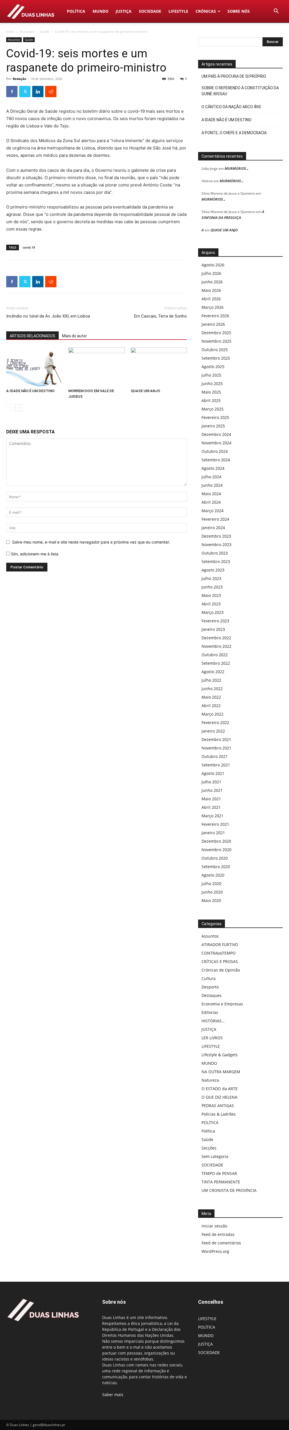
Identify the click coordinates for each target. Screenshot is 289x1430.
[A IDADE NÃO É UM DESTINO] (34, 366)
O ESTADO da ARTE (220, 1088)
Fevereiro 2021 (215, 824)
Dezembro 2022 (216, 637)
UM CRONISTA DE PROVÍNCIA (229, 1190)
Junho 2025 (212, 383)
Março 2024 (213, 510)
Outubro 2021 (215, 756)
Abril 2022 (211, 705)
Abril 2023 (211, 604)
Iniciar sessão (214, 1226)
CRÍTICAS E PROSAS (220, 961)
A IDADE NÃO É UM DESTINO (30, 391)
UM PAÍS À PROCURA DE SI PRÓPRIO (234, 76)
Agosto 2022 (213, 671)
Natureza (210, 1080)
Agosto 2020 (213, 875)
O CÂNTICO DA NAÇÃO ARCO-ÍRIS (231, 107)
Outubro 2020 (215, 858)
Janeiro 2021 (213, 832)
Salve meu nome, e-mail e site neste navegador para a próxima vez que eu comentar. (91, 542)
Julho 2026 (211, 273)
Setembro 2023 (216, 561)
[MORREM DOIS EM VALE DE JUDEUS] (96, 366)
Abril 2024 (211, 502)
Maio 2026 (211, 290)
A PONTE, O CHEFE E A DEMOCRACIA (234, 133)
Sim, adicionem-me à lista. (34, 553)
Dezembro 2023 (216, 536)
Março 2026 (213, 307)
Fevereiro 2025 (215, 417)
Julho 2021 (211, 781)
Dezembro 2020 (216, 841)
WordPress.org (215, 1251)
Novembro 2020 (216, 849)
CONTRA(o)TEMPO (219, 953)
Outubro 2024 (215, 451)
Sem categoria (215, 1156)
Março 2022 (213, 714)
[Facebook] (11, 91)
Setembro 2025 (216, 358)
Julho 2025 (211, 375)
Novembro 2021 (216, 748)
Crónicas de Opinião (221, 970)
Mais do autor (74, 336)
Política (208, 1131)
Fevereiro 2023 (215, 620)
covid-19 (29, 247)
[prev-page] (9, 407)
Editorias (210, 1012)
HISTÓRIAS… (213, 1020)
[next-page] (18, 407)
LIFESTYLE (178, 11)
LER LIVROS (212, 1037)
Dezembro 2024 (216, 434)
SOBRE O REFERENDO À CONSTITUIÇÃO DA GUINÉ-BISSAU (240, 91)
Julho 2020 (211, 883)
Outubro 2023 (215, 553)
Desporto (210, 987)
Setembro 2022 (216, 663)
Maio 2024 (211, 493)
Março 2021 (213, 815)
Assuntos (27, 31)
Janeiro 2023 (213, 629)
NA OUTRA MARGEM (221, 1071)
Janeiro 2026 (213, 324)
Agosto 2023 (213, 570)
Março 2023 (213, 612)
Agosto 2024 (213, 468)
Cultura (209, 978)
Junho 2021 (212, 790)
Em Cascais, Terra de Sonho (160, 316)
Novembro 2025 (216, 341)
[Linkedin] (37, 91)
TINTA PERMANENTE (221, 1182)
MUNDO (100, 11)
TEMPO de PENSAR (219, 1173)
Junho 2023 (212, 587)
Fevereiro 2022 (215, 722)
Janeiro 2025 (213, 426)
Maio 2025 (211, 392)
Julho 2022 (211, 680)
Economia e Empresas (222, 1004)
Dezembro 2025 (216, 332)
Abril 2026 (211, 298)
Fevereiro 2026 (215, 315)
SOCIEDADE (150, 11)
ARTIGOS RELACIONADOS (32, 336)
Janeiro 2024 (213, 527)
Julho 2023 (211, 578)
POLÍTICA (76, 11)
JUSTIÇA (124, 11)
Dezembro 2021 (216, 739)
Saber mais (112, 1394)
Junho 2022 (212, 688)
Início (10, 31)
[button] (276, 11)
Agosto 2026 (213, 265)
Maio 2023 (211, 595)
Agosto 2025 (213, 366)
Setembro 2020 (216, 866)
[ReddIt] (50, 91)
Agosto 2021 (213, 773)
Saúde (44, 31)
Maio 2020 (211, 900)
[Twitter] (24, 91)
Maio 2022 (211, 697)
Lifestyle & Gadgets (220, 1054)
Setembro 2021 (216, 765)
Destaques (212, 995)
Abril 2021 (211, 807)
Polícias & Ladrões (219, 1114)
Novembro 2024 (216, 442)
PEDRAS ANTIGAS (218, 1105)
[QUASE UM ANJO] (159, 366)
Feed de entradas (218, 1234)
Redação (19, 79)
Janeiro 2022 (213, 731)
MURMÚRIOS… (237, 168)
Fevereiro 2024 (215, 519)
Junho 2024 (212, 485)
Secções (209, 1148)
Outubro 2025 (215, 349)
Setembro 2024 (216, 459)
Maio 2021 (211, 798)
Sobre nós (238, 11)
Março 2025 (213, 409)
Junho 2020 (212, 892)
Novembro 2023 (216, 544)
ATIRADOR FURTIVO (220, 944)
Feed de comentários (221, 1243)
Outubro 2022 (215, 654)
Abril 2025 (211, 400)
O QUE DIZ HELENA (219, 1097)
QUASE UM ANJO (145, 391)
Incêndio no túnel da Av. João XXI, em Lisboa (48, 316)
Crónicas (206, 11)
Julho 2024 (211, 476)
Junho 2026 (212, 281)
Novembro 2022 (216, 646)
